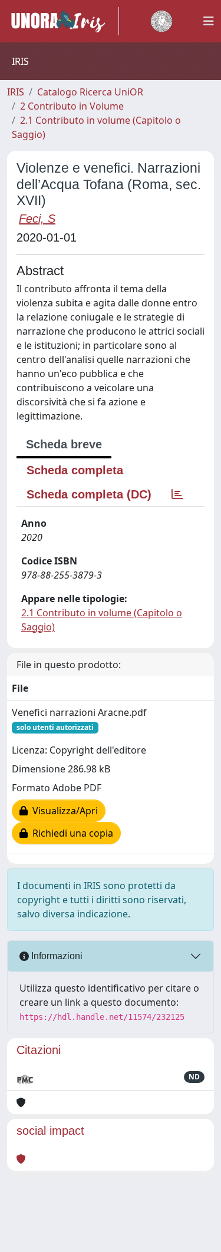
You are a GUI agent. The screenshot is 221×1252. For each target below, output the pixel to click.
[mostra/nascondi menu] (208, 21)
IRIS (15, 91)
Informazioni (56, 956)
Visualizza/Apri (63, 810)
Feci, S (37, 218)
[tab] (177, 494)
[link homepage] (63, 21)
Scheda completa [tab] (75, 470)
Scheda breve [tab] (64, 444)
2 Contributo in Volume (72, 106)
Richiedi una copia (70, 833)
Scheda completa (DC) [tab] (89, 494)
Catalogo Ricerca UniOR (90, 91)
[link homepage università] (161, 21)
